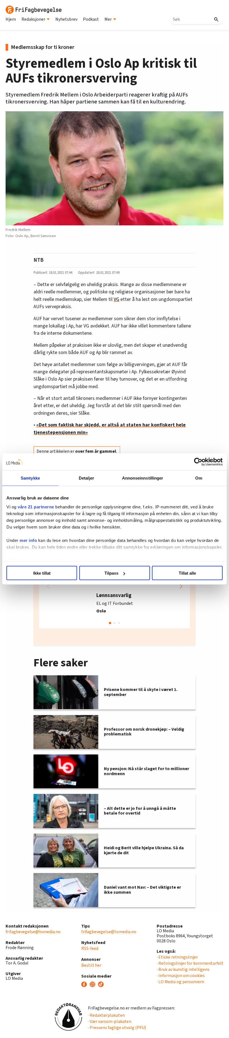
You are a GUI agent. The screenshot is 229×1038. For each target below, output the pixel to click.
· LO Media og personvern (180, 982)
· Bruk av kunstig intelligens (183, 969)
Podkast (91, 19)
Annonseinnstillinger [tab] (142, 478)
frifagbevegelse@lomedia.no (33, 932)
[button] (181, 586)
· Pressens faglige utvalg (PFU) (117, 1028)
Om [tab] (198, 478)
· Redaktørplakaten (106, 1015)
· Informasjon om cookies (181, 976)
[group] (114, 586)
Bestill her (91, 965)
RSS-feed (89, 948)
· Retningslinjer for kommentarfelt (190, 963)
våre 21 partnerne (36, 506)
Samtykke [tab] (30, 478)
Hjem (11, 19)
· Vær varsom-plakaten (109, 1021)
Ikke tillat (42, 573)
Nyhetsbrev (66, 19)
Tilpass (111, 573)
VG (116, 299)
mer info (28, 540)
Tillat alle (187, 573)
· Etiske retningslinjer (177, 957)
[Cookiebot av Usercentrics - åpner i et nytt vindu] (198, 462)
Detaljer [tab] (86, 478)
